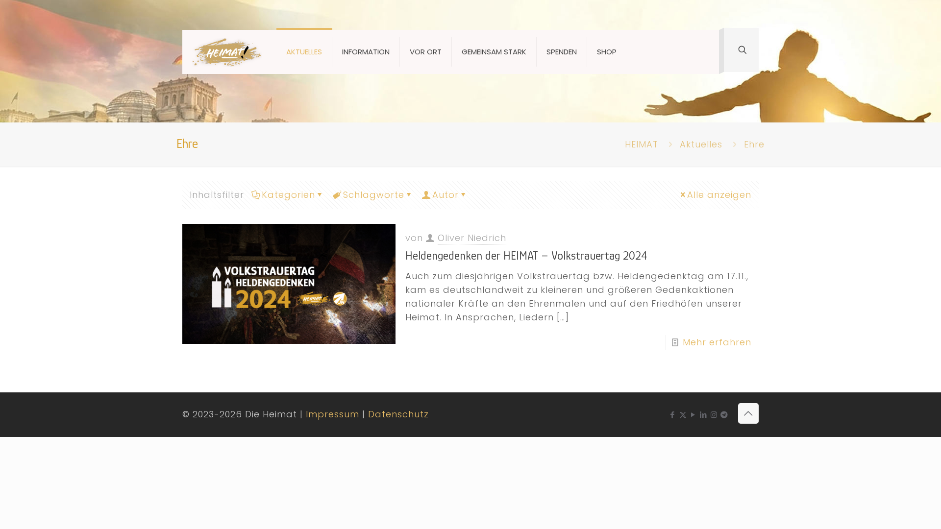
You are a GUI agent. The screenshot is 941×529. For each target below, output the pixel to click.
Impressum (332, 414)
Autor (445, 195)
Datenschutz (398, 414)
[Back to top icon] (748, 413)
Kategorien (288, 195)
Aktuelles (701, 144)
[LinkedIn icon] (703, 414)
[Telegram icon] (724, 414)
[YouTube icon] (693, 414)
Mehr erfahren (717, 342)
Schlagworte (373, 195)
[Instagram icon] (714, 414)
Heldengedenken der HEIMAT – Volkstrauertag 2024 (526, 255)
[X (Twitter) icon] (683, 414)
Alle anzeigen (719, 195)
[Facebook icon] (672, 414)
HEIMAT (641, 144)
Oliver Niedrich (472, 238)
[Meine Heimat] (227, 52)
